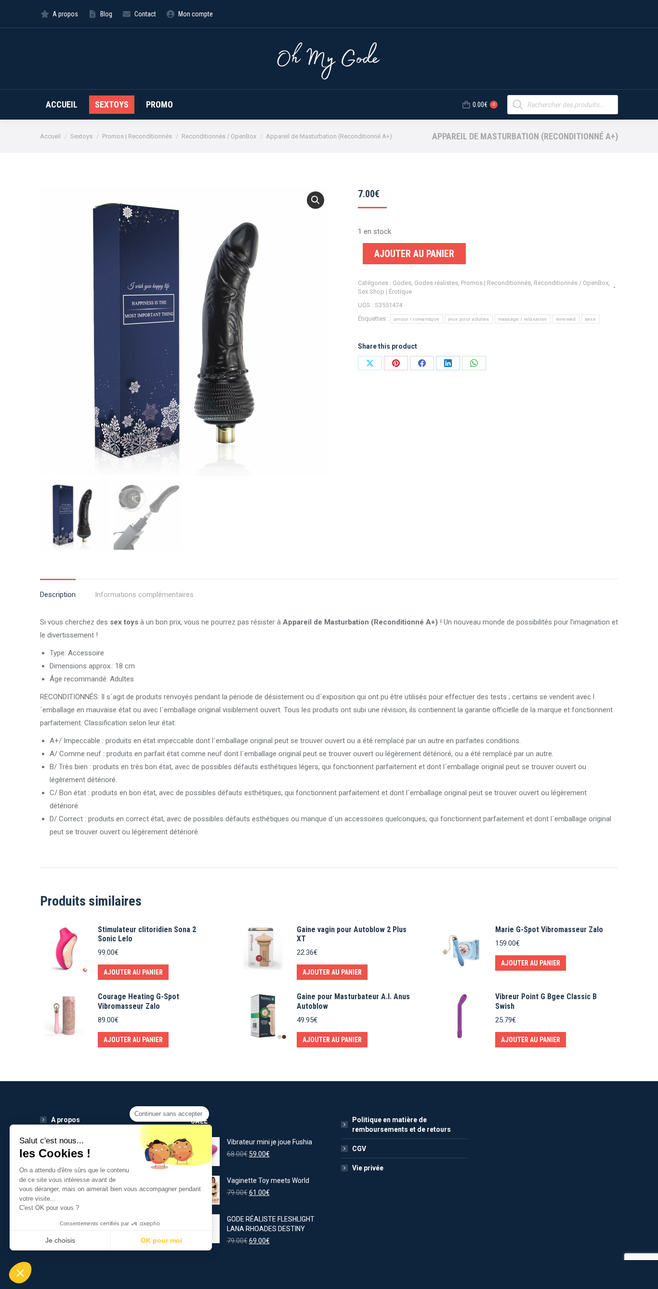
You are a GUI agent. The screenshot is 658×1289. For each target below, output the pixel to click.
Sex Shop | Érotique (385, 291)
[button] (315, 200)
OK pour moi (161, 1240)
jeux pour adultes (468, 319)
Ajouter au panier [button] (133, 972)
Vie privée (367, 1168)
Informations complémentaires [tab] (144, 594)
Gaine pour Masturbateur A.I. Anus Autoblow (353, 1001)
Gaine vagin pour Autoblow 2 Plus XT (352, 934)
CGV (359, 1149)
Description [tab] (58, 594)
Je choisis (60, 1240)
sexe (590, 319)
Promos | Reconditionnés (496, 282)
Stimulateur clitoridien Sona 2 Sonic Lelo (147, 934)
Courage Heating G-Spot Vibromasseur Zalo (138, 1001)
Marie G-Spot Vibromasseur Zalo (549, 929)
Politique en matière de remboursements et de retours (401, 1124)
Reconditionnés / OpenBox (571, 282)
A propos (65, 1120)
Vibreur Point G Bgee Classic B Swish (546, 1001)
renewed (566, 319)
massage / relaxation (522, 319)
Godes (402, 282)
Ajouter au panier (414, 253)
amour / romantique (416, 319)
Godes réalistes (436, 282)
